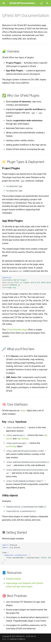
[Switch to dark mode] (41, 3)
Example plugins (13, 579)
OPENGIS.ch (20, 636)
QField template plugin (17, 329)
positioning (11, 446)
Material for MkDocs (18, 639)
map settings (23, 438)
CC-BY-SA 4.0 (31, 636)
